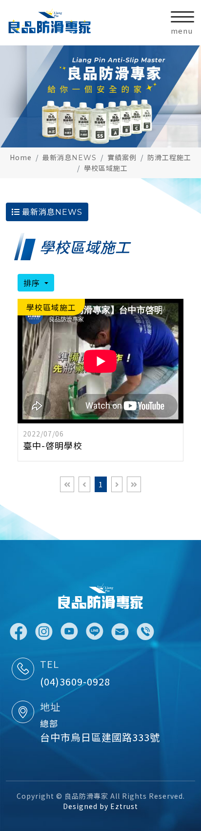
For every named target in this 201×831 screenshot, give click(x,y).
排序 (32, 283)
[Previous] (84, 485)
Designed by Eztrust (100, 806)
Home (21, 157)
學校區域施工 (106, 168)
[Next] (117, 485)
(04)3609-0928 (75, 681)
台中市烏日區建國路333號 (100, 737)
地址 (50, 707)
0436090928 (145, 632)
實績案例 (122, 157)
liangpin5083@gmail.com (120, 632)
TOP (184, 711)
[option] (100, 96)
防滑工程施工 (169, 157)
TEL (49, 664)
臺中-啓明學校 (52, 445)
